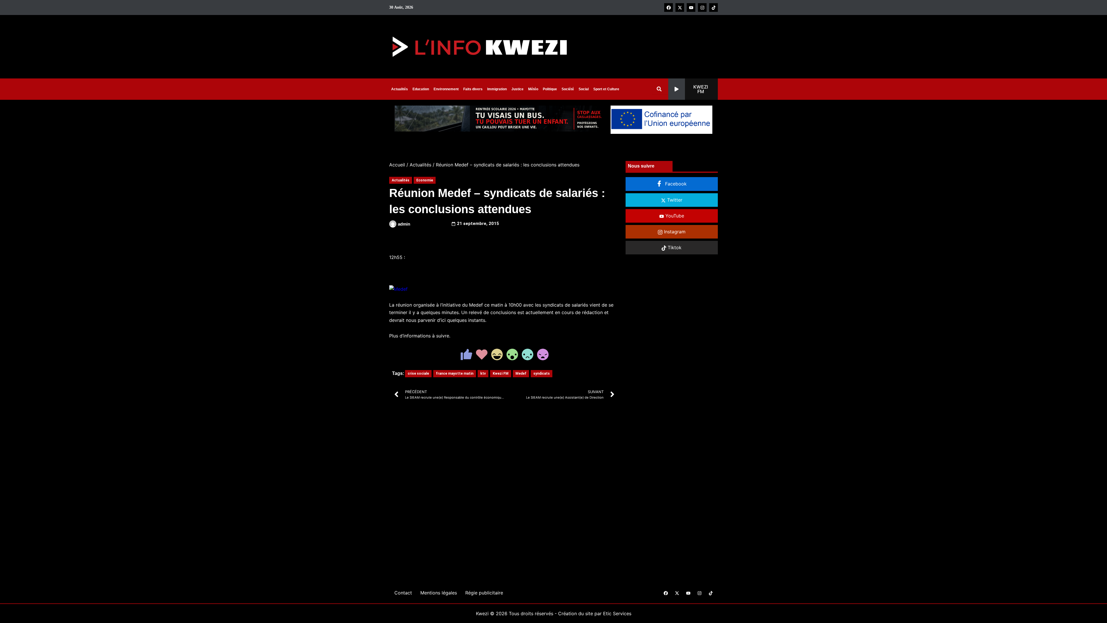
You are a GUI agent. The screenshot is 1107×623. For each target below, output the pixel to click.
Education (421, 89)
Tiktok (673, 247)
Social (584, 89)
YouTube (674, 216)
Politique (550, 89)
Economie (424, 180)
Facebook (675, 184)
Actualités (399, 89)
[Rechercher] (660, 89)
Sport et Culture (606, 89)
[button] (693, 89)
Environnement (446, 89)
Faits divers (473, 89)
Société (568, 89)
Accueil (397, 165)
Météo (533, 89)
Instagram (674, 231)
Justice (517, 89)
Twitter (674, 200)
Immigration (497, 89)
